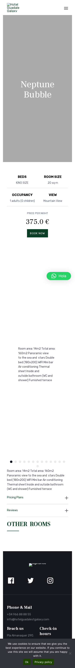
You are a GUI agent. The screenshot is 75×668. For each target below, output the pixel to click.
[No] (70, 653)
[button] (59, 276)
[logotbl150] (37, 563)
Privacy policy (43, 662)
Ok (27, 662)
